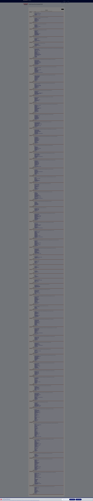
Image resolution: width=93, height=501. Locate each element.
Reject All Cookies (72, 499)
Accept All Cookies (78, 499)
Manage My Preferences (65, 499)
